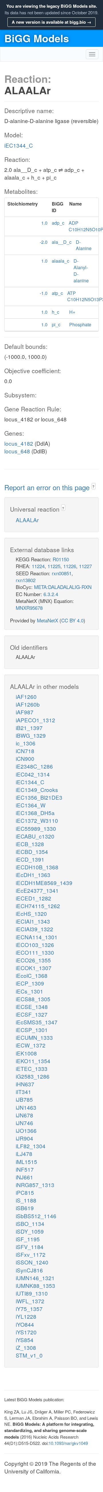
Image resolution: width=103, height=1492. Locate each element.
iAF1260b (28, 704)
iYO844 (25, 1324)
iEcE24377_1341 (37, 890)
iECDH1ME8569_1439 (44, 882)
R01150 (61, 559)
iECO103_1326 (35, 944)
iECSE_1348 (32, 1006)
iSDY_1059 (30, 1231)
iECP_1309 (30, 983)
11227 (85, 566)
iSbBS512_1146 (36, 1216)
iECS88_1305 (33, 999)
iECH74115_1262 (38, 906)
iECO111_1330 (35, 952)
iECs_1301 (29, 991)
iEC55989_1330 (36, 828)
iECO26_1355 (33, 960)
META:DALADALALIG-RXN (63, 586)
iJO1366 (26, 1130)
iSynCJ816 (29, 1270)
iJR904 (24, 1138)
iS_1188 (26, 1200)
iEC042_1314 (33, 774)
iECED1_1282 (33, 898)
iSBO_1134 (30, 1223)
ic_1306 (25, 743)
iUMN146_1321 (35, 1278)
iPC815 (25, 1192)
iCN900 (25, 758)
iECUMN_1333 (34, 1037)
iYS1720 (26, 1332)
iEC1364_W (30, 805)
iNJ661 (24, 1177)
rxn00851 (62, 573)
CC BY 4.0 (72, 620)
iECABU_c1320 (35, 836)
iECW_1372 (30, 1045)
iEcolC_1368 (31, 975)
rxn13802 (25, 580)
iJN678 (24, 1115)
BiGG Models (36, 38)
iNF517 (25, 1169)
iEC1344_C (18, 145)
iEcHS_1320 (31, 913)
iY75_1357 (29, 1308)
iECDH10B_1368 (37, 867)
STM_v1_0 (29, 1355)
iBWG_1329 (31, 735)
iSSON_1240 (32, 1262)
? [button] (93, 486)
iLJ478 (24, 1153)
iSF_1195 (28, 1239)
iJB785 (24, 1099)
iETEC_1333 (31, 1068)
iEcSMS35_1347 (37, 1022)
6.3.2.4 (50, 594)
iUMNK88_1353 (35, 1285)
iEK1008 (26, 1053)
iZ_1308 (26, 1347)
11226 (69, 566)
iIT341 (23, 1091)
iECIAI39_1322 (34, 929)
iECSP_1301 (32, 1029)
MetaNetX (47, 620)
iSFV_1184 (29, 1246)
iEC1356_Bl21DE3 (39, 797)
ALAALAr (27, 520)
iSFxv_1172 (30, 1254)
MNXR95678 (29, 607)
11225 (53, 566)
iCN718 (25, 751)
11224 (38, 566)
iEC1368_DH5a (35, 813)
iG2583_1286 (32, 1076)
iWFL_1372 (30, 1301)
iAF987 (24, 712)
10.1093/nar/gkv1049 (68, 1443)
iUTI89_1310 (32, 1293)
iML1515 (26, 1161)
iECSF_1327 (31, 1014)
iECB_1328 (30, 844)
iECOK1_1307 (34, 968)
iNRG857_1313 (35, 1185)
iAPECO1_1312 (35, 720)
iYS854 (24, 1340)
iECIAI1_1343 (33, 921)
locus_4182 (18, 443)
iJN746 (24, 1123)
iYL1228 (26, 1316)
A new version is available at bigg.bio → (51, 22)
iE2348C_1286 (34, 766)
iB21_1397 (29, 727)
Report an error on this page (48, 487)
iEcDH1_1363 (33, 874)
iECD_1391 (30, 859)
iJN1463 (26, 1107)
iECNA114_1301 (37, 937)
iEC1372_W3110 (37, 820)
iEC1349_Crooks (37, 789)
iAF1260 (26, 696)
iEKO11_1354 (33, 1061)
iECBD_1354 (32, 851)
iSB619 (25, 1208)
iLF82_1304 (30, 1146)
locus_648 (17, 451)
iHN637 (25, 1084)
